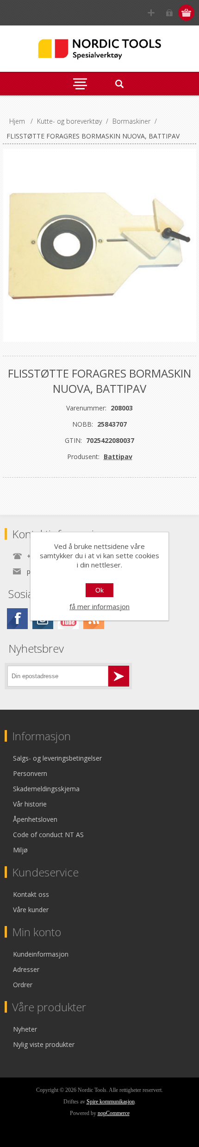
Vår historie (30, 804)
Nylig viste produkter (44, 1044)
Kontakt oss (31, 894)
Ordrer (22, 984)
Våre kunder (31, 909)
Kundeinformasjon (40, 954)
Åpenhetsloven (35, 819)
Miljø (20, 849)
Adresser (26, 969)
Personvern (30, 773)
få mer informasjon (99, 606)
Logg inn (169, 13)
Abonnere (118, 676)
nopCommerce (114, 1113)
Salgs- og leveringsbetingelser (57, 758)
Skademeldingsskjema (46, 788)
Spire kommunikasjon (111, 1101)
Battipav (118, 456)
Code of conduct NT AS (48, 834)
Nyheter (25, 1029)
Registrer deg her (151, 13)
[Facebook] (17, 618)
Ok (99, 590)
